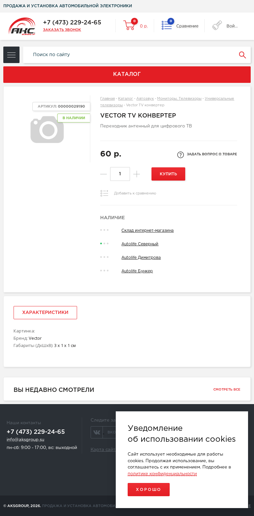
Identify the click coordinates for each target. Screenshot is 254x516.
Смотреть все (226, 389)
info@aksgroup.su (25, 440)
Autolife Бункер (137, 271)
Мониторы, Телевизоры (179, 98)
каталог (127, 74)
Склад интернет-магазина (147, 230)
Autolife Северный (139, 244)
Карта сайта (104, 450)
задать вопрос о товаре (212, 154)
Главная (107, 98)
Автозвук (145, 98)
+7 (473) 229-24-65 (72, 22)
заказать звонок (62, 30)
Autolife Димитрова (141, 257)
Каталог (125, 98)
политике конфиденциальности (162, 474)
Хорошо (148, 490)
